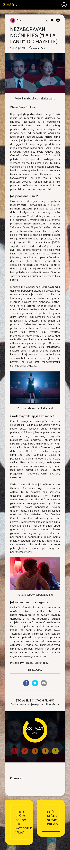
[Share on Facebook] (26, 685)
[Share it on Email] (44, 685)
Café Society (31, 155)
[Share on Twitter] (35, 685)
